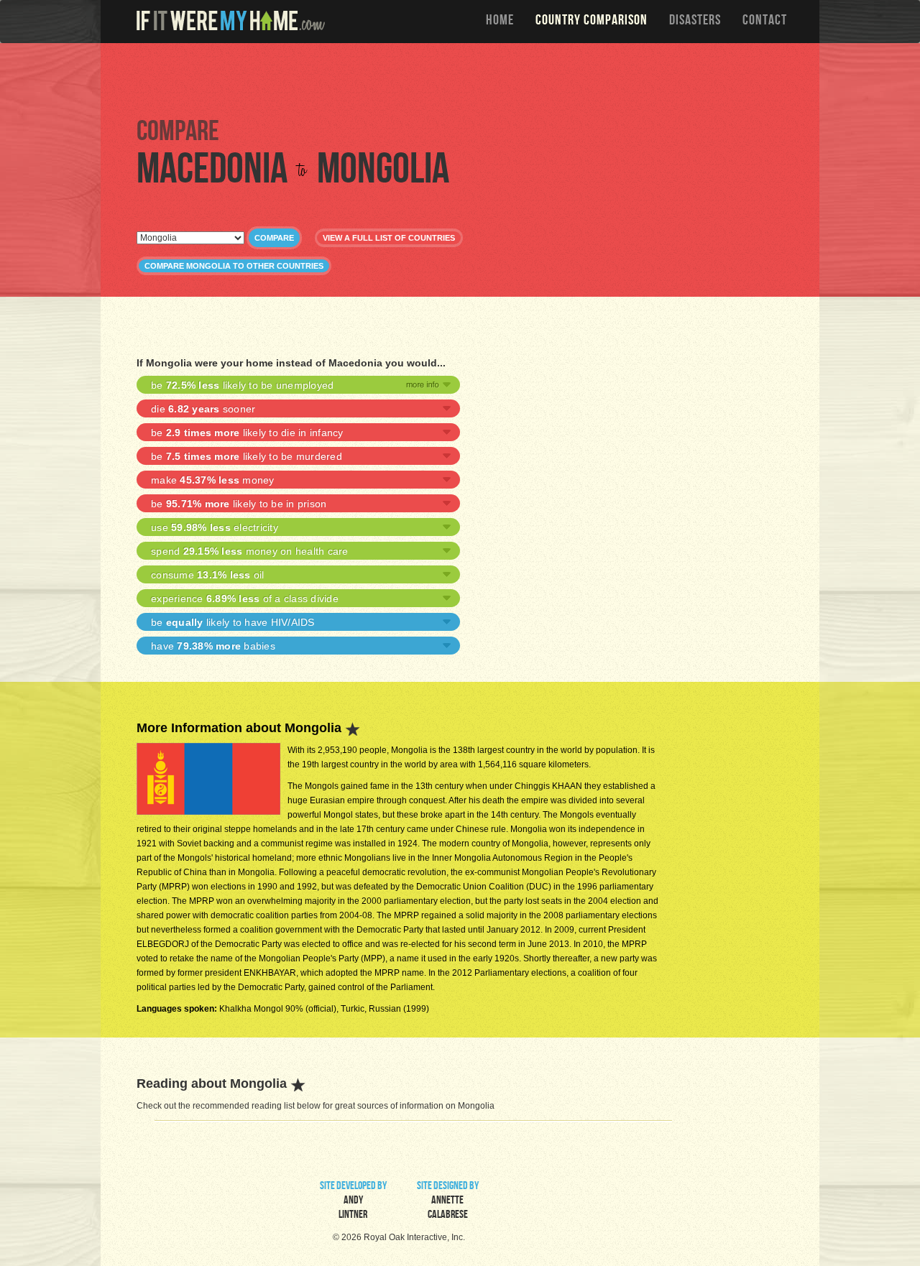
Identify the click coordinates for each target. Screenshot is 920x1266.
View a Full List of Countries (389, 238)
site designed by (448, 1201)
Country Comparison (591, 21)
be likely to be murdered (246, 456)
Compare (274, 238)
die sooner (203, 409)
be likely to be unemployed (242, 385)
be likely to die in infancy (247, 432)
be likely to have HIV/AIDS (233, 622)
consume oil (207, 575)
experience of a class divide (245, 598)
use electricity (214, 527)
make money (213, 480)
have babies (213, 646)
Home (500, 21)
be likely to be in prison (238, 503)
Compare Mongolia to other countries (233, 266)
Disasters (695, 21)
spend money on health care (250, 551)
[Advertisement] (463, 79)
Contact (764, 21)
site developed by (353, 1201)
